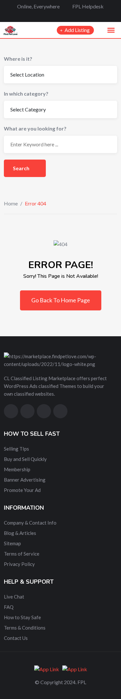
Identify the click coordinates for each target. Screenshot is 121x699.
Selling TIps (16, 449)
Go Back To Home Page (60, 300)
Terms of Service (21, 554)
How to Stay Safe (22, 617)
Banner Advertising (24, 480)
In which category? (26, 93)
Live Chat (14, 597)
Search (21, 168)
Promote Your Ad (22, 490)
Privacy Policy (19, 564)
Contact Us (16, 638)
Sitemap (12, 543)
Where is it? (18, 59)
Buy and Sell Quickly (25, 459)
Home (11, 203)
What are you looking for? (35, 128)
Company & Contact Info (30, 523)
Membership (17, 469)
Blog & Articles (20, 533)
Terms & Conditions (24, 628)
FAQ (9, 607)
